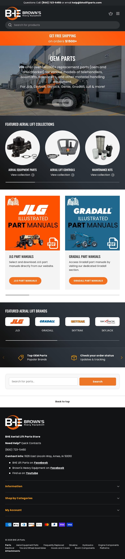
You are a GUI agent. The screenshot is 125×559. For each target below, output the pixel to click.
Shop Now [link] (62, 102)
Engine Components (108, 545)
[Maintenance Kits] (102, 147)
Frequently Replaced (54, 545)
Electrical (9, 548)
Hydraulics (88, 545)
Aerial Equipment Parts (22, 170)
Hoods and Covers (60, 548)
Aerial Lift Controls (62, 170)
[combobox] (62, 25)
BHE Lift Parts (19, 539)
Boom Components (85, 548)
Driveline (73, 545)
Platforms (104, 548)
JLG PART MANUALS (25, 280)
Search (98, 381)
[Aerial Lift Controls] (62, 147)
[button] (110, 13)
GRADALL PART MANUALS (88, 280)
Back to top (62, 401)
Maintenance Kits (102, 170)
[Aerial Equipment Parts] (22, 147)
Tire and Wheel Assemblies (32, 548)
